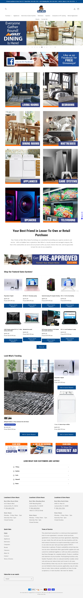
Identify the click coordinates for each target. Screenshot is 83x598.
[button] (6, 9)
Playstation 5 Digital (8, 295)
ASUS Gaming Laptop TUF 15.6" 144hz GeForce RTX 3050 (13, 330)
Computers (7, 544)
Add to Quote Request (13, 305)
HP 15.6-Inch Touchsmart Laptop (68, 329)
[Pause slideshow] (55, 47)
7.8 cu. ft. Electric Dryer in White (62, 424)
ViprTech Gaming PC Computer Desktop (51, 295)
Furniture (6, 536)
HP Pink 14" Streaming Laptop (30, 295)
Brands (6, 547)
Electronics (7, 541)
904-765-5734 (60, 508)
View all (41, 347)
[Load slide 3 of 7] (37, 47)
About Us (6, 553)
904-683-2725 (10, 508)
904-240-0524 (35, 508)
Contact (6, 556)
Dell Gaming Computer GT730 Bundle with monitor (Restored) (50, 330)
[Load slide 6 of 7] (44, 47)
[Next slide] (51, 47)
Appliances (7, 539)
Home (5, 533)
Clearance (6, 550)
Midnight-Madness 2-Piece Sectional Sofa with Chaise (16, 421)
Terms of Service (8, 559)
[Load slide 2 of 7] (34, 47)
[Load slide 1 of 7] (32, 47)
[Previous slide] (28, 47)
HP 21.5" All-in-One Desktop (67, 295)
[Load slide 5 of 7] (42, 47)
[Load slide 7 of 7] (47, 47)
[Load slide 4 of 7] (39, 47)
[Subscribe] (31, 579)
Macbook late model (27, 329)
